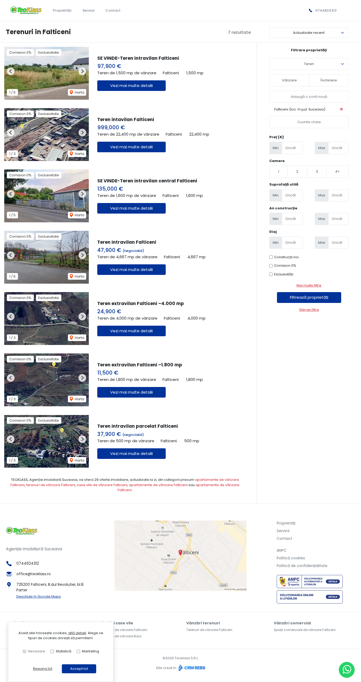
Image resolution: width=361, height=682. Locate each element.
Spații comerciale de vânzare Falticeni (305, 630)
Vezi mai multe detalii (131, 85)
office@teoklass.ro (33, 574)
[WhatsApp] (347, 670)
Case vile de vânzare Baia (120, 636)
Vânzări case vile (116, 623)
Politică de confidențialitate (302, 565)
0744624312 (326, 10)
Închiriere (329, 80)
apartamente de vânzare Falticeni (158, 484)
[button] (11, 71)
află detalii (77, 632)
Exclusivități (283, 274)
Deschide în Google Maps (38, 596)
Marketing (90, 651)
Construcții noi (286, 257)
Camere (277, 160)
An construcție (283, 208)
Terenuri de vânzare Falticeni (209, 630)
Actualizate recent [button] (309, 32)
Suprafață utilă (283, 184)
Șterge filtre (309, 309)
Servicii (88, 10)
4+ (337, 171)
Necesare (36, 651)
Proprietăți (62, 10)
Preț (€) (276, 137)
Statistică (63, 651)
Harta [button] (79, 92)
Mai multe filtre (309, 285)
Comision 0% (285, 265)
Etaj (273, 231)
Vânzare (289, 80)
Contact (113, 10)
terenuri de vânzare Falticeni (50, 484)
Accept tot (79, 668)
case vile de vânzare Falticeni (102, 484)
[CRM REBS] (191, 667)
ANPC (281, 550)
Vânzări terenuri (203, 623)
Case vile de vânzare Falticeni (123, 630)
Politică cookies (291, 558)
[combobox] (309, 64)
